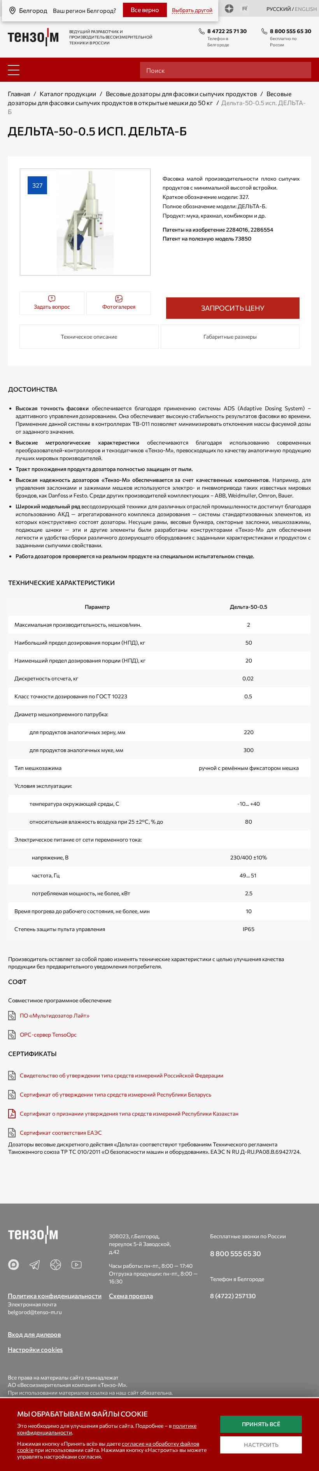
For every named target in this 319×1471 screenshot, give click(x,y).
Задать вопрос (52, 306)
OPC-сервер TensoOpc (48, 1034)
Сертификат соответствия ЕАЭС (61, 1132)
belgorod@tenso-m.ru (35, 1312)
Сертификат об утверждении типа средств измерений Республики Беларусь (115, 1094)
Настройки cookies (35, 1349)
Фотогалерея (118, 306)
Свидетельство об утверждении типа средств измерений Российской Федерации (121, 1075)
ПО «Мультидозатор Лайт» (54, 1015)
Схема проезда (131, 1295)
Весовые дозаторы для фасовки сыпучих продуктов (181, 93)
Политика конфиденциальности (55, 1295)
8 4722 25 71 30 (227, 31)
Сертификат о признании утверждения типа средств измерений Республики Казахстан (129, 1113)
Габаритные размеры (230, 336)
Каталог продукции (68, 93)
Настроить (261, 1444)
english (306, 9)
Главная (19, 93)
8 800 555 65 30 (290, 31)
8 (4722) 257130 (233, 1295)
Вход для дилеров (34, 1334)
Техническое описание (89, 336)
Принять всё (261, 1424)
